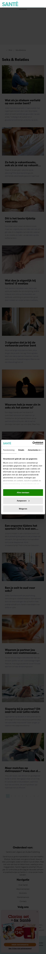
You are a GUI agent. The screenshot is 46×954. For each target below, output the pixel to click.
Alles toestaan (23, 492)
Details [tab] (21, 450)
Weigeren (23, 509)
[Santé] (10, 3)
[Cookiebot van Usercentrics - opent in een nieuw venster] (32, 443)
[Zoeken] (42, 4)
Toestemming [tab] (8, 450)
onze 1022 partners (17, 463)
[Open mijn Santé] (37, 3)
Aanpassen (21, 500)
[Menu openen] (31, 3)
